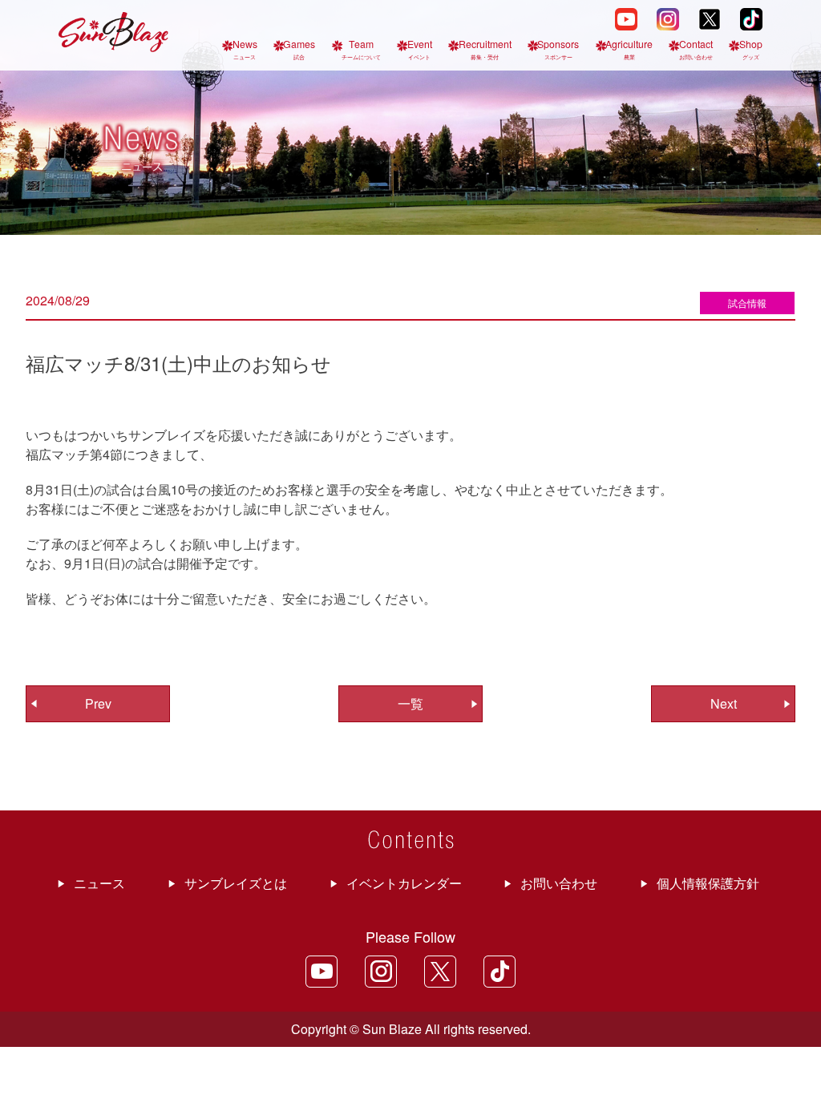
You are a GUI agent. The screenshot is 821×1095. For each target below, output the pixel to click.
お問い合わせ (558, 883)
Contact (696, 49)
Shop (750, 49)
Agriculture (629, 49)
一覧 (410, 703)
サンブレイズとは (235, 883)
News (245, 49)
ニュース (99, 883)
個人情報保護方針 (708, 883)
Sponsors (558, 49)
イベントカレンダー (404, 883)
